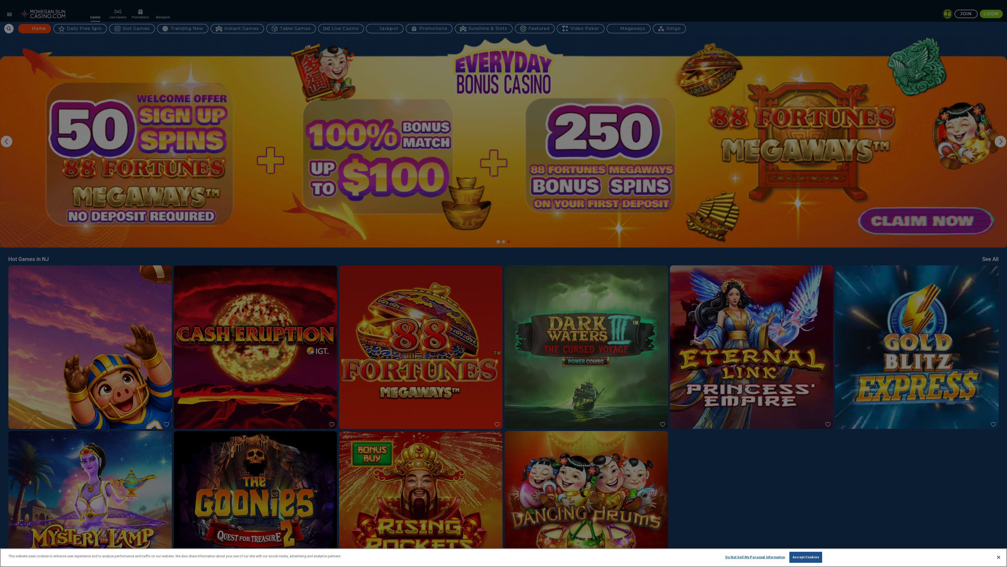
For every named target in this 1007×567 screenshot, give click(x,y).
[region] (503, 557)
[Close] (998, 557)
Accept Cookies (805, 557)
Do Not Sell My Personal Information (755, 557)
